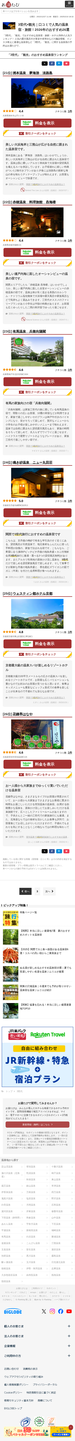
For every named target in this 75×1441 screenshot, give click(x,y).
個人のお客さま (14, 1326)
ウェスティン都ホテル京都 (32, 593)
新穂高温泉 (32, 1230)
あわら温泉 (7, 1224)
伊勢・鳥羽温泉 (34, 1268)
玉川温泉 (30, 1262)
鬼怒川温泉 (7, 1198)
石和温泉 (56, 1204)
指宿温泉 (5, 1281)
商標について (45, 1400)
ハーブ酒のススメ (62, 1299)
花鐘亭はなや (23, 714)
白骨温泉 (5, 1204)
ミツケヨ (66, 1296)
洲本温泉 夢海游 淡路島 (32, 73)
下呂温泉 (56, 1224)
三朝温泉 (56, 1243)
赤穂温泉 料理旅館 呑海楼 (34, 202)
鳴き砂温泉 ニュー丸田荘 (32, 462)
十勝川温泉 (57, 1166)
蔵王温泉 (5, 1185)
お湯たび (43, 1292)
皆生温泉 (30, 1249)
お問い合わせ (11, 1368)
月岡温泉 (30, 1204)
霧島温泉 (56, 1255)
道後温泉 (5, 1243)
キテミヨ (5, 1296)
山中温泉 (56, 1217)
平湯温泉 (5, 1230)
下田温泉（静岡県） (11, 1217)
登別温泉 (30, 1166)
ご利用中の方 (12, 1356)
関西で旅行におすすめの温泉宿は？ (45, 184)
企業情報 (9, 1346)
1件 (70, 111)
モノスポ (32, 1296)
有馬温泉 (5, 1236)
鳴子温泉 (56, 1173)
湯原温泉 (56, 1249)
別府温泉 (5, 1255)
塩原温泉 (30, 1198)
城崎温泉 (56, 1230)
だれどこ (23, 1292)
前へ (27, 891)
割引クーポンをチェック (40, 133)
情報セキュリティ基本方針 (18, 1400)
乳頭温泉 (30, 1173)
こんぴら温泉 (33, 1243)
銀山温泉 (30, 1185)
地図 (29, 116)
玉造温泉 (5, 1249)
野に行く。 (44, 1296)
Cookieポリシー (13, 1392)
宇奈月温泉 (32, 1224)
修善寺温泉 (57, 1211)
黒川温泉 (30, 1255)
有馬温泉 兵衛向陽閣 (29, 331)
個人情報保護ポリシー (16, 1384)
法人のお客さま (14, 1336)
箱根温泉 (5, 1268)
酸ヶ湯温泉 (7, 1262)
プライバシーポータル (45, 1384)
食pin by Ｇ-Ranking (42, 1299)
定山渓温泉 (7, 1166)
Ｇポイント (51, 1288)
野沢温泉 (56, 1198)
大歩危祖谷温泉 (9, 1275)
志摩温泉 (56, 1268)
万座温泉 (30, 1192)
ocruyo (33, 1292)
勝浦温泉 (56, 1236)
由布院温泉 (32, 1275)
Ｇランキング (11, 1292)
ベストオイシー (19, 1296)
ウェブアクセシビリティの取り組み (23, 1376)
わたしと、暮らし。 (58, 1292)
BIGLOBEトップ (13, 1408)
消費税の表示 (30, 1368)
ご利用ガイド (37, 1288)
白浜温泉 (30, 1236)
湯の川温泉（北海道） (10, 1175)
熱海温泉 (56, 1275)
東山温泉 (56, 1179)
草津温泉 (56, 1185)
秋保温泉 (30, 1179)
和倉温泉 (30, 1217)
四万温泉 (56, 1192)
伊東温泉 (30, 1211)
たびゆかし (7, 1299)
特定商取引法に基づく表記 (41, 1392)
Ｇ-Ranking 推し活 (23, 1299)
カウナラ (56, 1296)
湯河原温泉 (7, 1211)
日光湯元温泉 (58, 1262)
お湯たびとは (22, 1288)
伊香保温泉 (7, 1192)
